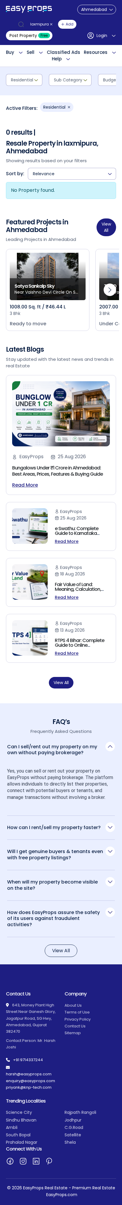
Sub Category (68, 80)
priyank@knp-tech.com (29, 1087)
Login (102, 35)
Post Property (28, 35)
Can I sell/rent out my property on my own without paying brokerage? (52, 749)
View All (106, 227)
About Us (73, 1005)
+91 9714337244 (28, 1060)
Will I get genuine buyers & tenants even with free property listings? (55, 854)
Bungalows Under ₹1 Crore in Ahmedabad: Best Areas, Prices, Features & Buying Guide (57, 470)
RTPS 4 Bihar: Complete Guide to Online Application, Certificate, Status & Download (80, 647)
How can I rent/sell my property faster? (54, 827)
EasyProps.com (61, 1195)
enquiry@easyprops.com (30, 1081)
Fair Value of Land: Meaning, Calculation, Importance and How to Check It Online (80, 591)
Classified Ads (63, 52)
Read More (25, 485)
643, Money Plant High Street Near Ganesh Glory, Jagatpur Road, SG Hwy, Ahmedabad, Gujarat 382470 (31, 1018)
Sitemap (73, 1033)
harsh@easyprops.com (29, 1074)
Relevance (43, 174)
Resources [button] (95, 52)
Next (110, 290)
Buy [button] (10, 52)
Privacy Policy (78, 1019)
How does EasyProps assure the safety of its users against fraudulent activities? (53, 918)
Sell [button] (30, 52)
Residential (22, 80)
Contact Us (75, 1026)
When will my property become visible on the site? (52, 885)
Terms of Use (77, 1012)
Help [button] (57, 59)
